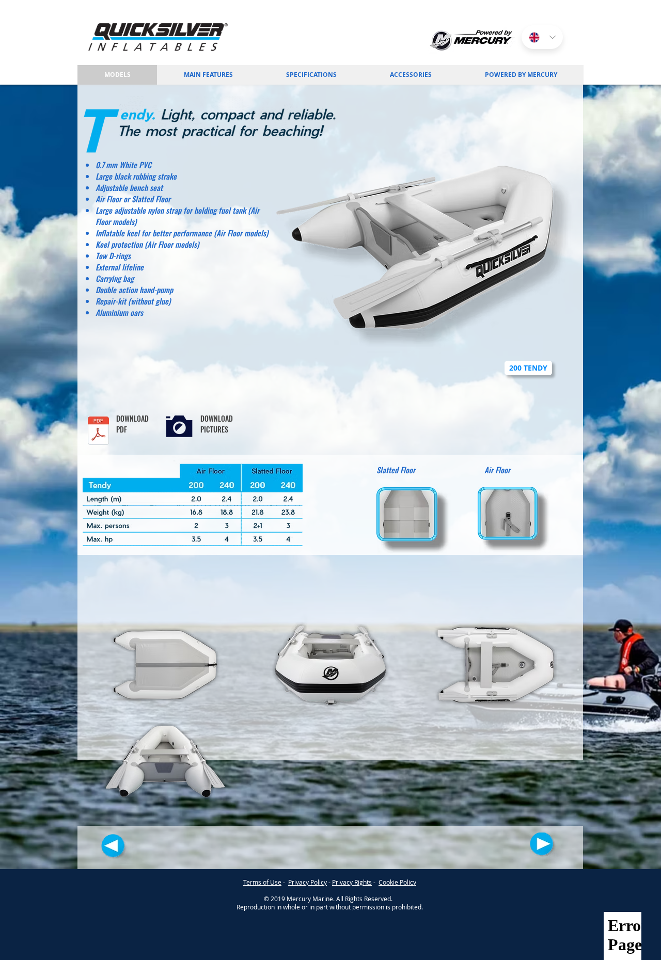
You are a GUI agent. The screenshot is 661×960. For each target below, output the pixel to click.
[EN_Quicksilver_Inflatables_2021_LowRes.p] (98, 432)
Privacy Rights (352, 882)
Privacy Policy (307, 882)
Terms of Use (262, 882)
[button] (410, 75)
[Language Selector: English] (542, 37)
